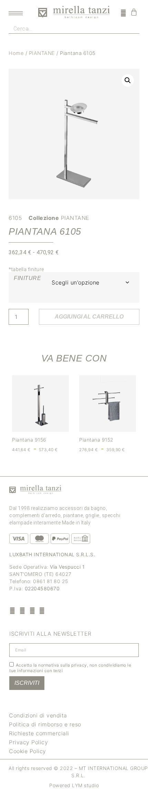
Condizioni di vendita (38, 715)
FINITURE (27, 278)
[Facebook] (12, 610)
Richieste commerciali (39, 733)
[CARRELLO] (134, 12)
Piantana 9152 (96, 440)
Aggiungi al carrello (89, 317)
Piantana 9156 (29, 440)
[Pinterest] (32, 610)
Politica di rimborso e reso (45, 724)
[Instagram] (22, 610)
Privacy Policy (28, 742)
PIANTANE (42, 53)
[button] (127, 80)
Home (16, 53)
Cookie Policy (27, 751)
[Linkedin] (42, 610)
